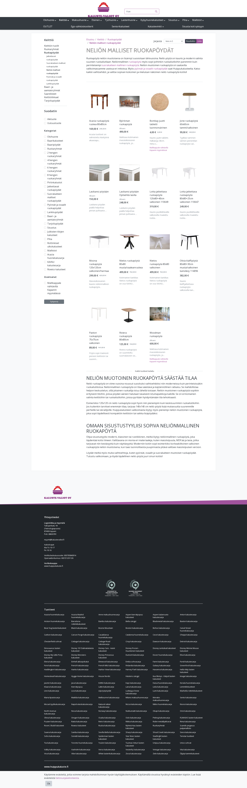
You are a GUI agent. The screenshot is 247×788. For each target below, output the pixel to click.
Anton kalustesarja (188, 614)
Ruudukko (190, 41)
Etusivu (90, 39)
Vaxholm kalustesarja (80, 749)
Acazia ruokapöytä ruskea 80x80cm (99, 122)
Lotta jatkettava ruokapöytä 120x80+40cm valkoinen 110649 (159, 196)
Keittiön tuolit (51, 45)
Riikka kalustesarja (134, 721)
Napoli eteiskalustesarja (81, 704)
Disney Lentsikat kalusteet (164, 648)
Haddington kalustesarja (55, 669)
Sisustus (172, 20)
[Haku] (156, 11)
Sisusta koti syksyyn (193, 26)
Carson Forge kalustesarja (82, 634)
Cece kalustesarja (160, 634)
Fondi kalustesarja (188, 661)
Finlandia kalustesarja (135, 665)
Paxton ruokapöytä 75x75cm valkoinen (95, 338)
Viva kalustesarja (51, 753)
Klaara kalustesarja (52, 686)
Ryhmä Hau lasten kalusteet (134, 727)
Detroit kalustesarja (188, 641)
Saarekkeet (50, 93)
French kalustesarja (79, 665)
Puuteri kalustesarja (53, 721)
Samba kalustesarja (80, 732)
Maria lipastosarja (52, 697)
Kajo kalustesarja (133, 683)
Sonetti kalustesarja (80, 736)
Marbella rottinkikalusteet (191, 690)
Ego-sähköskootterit (82, 26)
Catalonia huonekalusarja (137, 634)
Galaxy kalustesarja (161, 665)
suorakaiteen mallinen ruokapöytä (120, 65)
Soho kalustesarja (52, 736)
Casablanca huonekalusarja (105, 636)
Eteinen (96, 20)
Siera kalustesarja (188, 732)
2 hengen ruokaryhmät (54, 154)
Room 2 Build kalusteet (54, 725)
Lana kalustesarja (133, 686)
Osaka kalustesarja (106, 717)
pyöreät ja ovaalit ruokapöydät (150, 68)
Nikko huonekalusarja (162, 704)
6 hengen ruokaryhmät (54, 169)
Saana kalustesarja (52, 732)
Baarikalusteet (55, 140)
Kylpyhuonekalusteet (152, 20)
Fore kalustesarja (51, 665)
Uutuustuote (54, 123)
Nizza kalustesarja (134, 704)
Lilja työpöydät (104, 690)
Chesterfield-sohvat (52, 641)
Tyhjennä (54, 301)
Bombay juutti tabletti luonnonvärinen (158, 124)
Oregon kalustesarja (80, 717)
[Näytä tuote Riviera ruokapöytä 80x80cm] (129, 314)
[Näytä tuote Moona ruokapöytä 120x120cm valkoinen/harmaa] (99, 241)
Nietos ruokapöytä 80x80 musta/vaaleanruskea (131, 264)
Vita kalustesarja (187, 749)
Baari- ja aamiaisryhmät (55, 218)
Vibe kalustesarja (78, 753)
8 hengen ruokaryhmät (54, 176)
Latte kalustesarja (106, 686)
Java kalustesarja (78, 683)
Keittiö (63, 20)
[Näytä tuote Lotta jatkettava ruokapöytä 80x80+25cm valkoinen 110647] (190, 173)
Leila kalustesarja (160, 686)
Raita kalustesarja (79, 721)
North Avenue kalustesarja (50, 712)
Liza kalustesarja (78, 690)
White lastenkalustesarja (109, 753)
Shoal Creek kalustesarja (164, 732)
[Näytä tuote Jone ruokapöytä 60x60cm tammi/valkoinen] (190, 102)
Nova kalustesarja (79, 711)
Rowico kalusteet (56, 269)
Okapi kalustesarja (161, 711)
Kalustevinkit (155, 26)
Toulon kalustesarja (107, 743)
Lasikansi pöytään (99, 191)
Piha (184, 20)
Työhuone (110, 20)
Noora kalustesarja (188, 704)
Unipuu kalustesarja (161, 743)
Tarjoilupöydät (52, 100)
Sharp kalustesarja (134, 732)
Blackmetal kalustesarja (163, 621)
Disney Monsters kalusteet (78, 656)
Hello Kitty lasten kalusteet (187, 671)
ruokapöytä (135, 61)
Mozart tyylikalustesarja (54, 704)
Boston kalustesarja (134, 628)
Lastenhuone (128, 20)
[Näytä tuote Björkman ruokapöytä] (129, 102)
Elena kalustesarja (52, 661)
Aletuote (51, 119)
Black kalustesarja (79, 628)
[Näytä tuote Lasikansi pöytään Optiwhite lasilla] (129, 173)
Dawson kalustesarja (162, 641)
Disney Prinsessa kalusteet (106, 656)
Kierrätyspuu (77, 686)
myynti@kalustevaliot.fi (54, 539)
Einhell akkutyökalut (80, 661)
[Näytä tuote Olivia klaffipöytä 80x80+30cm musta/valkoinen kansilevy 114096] (190, 241)
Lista (200, 41)
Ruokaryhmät (51, 49)
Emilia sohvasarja (133, 661)
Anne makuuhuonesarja (109, 614)
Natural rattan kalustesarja (104, 705)
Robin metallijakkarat (162, 721)
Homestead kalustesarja (55, 676)
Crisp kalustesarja (133, 641)
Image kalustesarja (188, 676)
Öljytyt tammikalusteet (189, 753)
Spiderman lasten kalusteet (106, 737)
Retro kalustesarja (106, 721)
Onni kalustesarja (187, 711)
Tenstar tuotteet (187, 736)
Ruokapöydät (51, 52)
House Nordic (104, 676)
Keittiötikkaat (51, 97)
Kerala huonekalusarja (190, 683)
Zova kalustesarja (133, 753)
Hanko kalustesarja (79, 669)
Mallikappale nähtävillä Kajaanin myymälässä (54, 288)
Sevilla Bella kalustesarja (109, 732)
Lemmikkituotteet (187, 686)
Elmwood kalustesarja (108, 661)
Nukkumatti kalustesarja (136, 711)
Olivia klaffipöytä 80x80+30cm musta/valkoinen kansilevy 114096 (189, 266)
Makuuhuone (79, 20)
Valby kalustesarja (52, 749)
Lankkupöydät (52, 83)
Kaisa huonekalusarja (162, 683)
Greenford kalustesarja (190, 665)
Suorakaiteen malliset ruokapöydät (54, 197)
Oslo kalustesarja (133, 717)
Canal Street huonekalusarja (187, 629)
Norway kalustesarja (107, 711)
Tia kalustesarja (51, 743)
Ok (48, 783)
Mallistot (197, 20)
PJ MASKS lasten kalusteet (191, 717)
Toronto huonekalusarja (81, 743)
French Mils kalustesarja (108, 665)
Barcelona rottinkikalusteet (78, 622)
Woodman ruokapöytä (156, 334)
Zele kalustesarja (160, 753)
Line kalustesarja (51, 690)
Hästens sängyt (132, 676)
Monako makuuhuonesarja (161, 699)
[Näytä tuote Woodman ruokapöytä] (160, 314)
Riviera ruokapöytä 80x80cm (125, 336)
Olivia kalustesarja (52, 717)
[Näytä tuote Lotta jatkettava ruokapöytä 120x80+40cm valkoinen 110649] (160, 173)
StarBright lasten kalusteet (160, 737)
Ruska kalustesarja (106, 725)
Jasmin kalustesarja (52, 683)
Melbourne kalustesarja (108, 697)
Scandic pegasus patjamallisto (187, 727)
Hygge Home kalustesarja (82, 676)
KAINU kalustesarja (53, 263)
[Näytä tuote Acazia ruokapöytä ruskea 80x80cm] (99, 102)
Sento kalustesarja (188, 697)
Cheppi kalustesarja (188, 634)
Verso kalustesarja (106, 749)
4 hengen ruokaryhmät (54, 162)
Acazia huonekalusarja (55, 256)
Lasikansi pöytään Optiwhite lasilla (129, 193)
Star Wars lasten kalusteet (133, 737)
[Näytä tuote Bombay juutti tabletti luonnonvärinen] (160, 102)
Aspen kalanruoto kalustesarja (160, 616)
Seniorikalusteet (120, 26)
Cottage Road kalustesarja (104, 643)
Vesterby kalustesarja (135, 749)
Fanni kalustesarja (161, 661)
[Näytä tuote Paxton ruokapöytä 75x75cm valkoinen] (99, 314)
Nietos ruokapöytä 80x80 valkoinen (159, 264)
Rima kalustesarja (188, 721)
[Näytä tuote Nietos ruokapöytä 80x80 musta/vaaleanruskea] (129, 242)
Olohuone (48, 20)
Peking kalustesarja (161, 717)
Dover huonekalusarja (162, 655)
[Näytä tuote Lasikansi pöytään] (99, 173)
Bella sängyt (131, 621)
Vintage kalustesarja (162, 749)
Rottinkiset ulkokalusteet (54, 245)
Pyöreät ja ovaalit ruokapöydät (56, 206)
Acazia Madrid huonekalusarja (78, 616)
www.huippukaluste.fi (53, 566)
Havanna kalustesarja (162, 669)
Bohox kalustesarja (161, 628)
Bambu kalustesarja (107, 621)
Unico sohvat (185, 743)
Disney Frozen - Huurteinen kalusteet (135, 649)
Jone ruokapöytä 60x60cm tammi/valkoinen (189, 124)
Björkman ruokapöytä (125, 122)
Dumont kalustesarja (135, 655)
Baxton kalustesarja (188, 621)
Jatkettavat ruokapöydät (54, 188)
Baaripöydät (53, 144)
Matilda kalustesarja (80, 697)
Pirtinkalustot (54, 182)
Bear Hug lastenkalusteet (55, 628)
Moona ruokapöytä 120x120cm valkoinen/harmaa (99, 266)
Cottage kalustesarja (80, 641)
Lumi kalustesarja (160, 690)
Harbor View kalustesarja (109, 669)
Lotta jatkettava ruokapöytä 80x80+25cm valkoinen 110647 (189, 196)
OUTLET (47, 26)
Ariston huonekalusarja (54, 621)
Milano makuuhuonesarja (137, 697)
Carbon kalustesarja (53, 634)
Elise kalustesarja (187, 655)
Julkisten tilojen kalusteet (55, 233)
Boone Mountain (105, 628)
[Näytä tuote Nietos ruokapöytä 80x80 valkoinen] (160, 241)
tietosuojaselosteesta (67, 778)
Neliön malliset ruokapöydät (105, 42)
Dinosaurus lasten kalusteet (52, 649)
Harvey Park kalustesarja (137, 669)
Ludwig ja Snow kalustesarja (132, 692)
